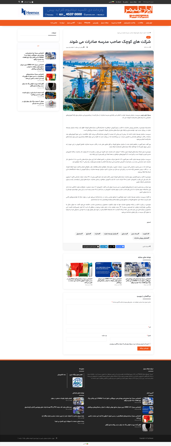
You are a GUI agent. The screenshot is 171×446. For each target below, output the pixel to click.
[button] (70, 16)
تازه (38, 46)
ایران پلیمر (149, 23)
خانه (140, 2)
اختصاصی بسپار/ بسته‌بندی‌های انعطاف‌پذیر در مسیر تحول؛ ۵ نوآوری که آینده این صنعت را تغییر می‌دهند (79, 281)
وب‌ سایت (104, 336)
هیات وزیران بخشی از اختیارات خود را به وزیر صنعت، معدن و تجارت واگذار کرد (63, 416)
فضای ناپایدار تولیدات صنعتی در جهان (61, 398)
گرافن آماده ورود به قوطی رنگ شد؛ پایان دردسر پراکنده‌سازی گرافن (33, 85)
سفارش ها (125, 2)
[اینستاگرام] (56, 438)
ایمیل (149, 336)
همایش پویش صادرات (141, 238)
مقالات (141, 23)
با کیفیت (145, 234)
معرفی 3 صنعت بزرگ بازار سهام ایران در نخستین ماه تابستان (33, 102)
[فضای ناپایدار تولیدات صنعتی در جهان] (78, 401)
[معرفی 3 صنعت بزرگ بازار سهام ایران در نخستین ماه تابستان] (50, 104)
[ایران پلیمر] (136, 12)
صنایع (88, 234)
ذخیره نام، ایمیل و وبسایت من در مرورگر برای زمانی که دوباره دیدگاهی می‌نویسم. (129, 344)
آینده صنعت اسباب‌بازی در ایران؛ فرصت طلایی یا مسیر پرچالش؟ (33, 94)
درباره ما (62, 23)
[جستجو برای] (19, 2)
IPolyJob (87, 23)
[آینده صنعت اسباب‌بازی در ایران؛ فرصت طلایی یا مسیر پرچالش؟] (50, 95)
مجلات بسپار (133, 2)
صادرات (97, 234)
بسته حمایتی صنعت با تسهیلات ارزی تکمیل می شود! (69, 421)
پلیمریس (95, 23)
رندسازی (124, 234)
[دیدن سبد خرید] (22, 2)
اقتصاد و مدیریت (116, 23)
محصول (79, 234)
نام (149, 327)
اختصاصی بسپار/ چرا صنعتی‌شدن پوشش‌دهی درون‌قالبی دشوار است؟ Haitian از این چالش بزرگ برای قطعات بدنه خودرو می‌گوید (138, 281)
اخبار (144, 33)
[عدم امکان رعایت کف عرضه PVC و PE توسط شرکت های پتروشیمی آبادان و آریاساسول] (78, 410)
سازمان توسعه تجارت (110, 234)
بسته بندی (134, 234)
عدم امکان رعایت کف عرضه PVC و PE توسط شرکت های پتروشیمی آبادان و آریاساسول (48, 407)
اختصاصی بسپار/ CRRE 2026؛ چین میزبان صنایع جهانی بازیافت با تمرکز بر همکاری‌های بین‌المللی (109, 281)
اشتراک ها (118, 2)
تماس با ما (54, 23)
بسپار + (79, 23)
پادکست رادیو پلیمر (129, 23)
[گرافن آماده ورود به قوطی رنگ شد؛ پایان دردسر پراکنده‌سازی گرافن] (50, 86)
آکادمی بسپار (71, 23)
